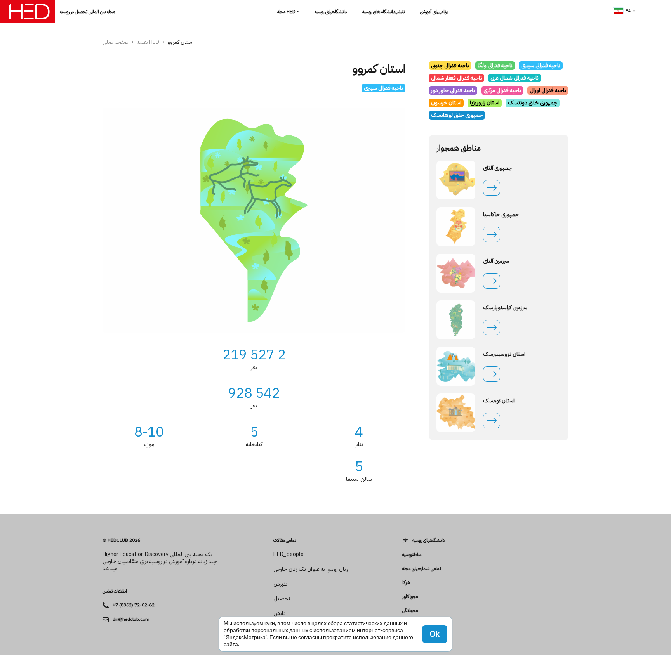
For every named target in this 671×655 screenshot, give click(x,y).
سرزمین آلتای (496, 261)
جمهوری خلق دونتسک (532, 103)
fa (628, 10)
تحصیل (281, 598)
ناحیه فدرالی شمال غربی (514, 78)
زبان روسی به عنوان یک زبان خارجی (310, 569)
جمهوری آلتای (497, 168)
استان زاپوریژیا (484, 103)
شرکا (406, 582)
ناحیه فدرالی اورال (548, 90)
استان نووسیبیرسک (504, 354)
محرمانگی (410, 610)
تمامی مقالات (284, 540)
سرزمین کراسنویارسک (505, 307)
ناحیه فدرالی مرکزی (502, 90)
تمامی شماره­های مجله (421, 568)
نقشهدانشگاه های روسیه (383, 11)
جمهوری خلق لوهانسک (457, 115)
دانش (279, 613)
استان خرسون (446, 103)
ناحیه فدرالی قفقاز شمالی (456, 78)
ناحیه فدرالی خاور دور (453, 90)
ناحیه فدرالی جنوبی (450, 65)
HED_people (288, 554)
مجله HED (286, 11)
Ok (435, 634)
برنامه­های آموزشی (434, 11)
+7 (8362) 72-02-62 (134, 605)
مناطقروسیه (411, 554)
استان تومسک (499, 400)
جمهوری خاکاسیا (501, 214)
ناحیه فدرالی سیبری (383, 88)
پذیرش (280, 583)
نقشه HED (148, 42)
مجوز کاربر (410, 596)
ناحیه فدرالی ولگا (495, 65)
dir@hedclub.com (131, 619)
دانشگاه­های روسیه (331, 11)
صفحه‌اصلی (116, 42)
